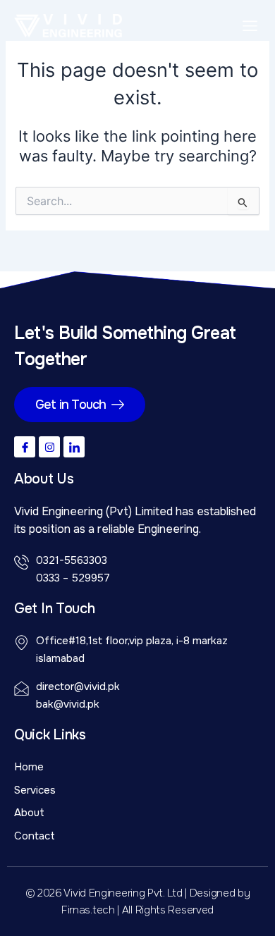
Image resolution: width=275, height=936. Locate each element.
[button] (250, 26)
